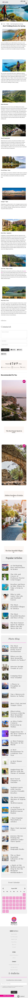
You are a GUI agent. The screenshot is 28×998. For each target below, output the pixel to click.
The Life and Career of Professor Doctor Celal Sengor (18, 577)
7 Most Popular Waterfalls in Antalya (17, 820)
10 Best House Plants (16, 762)
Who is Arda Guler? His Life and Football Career (17, 597)
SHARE (13, 349)
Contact (14, 947)
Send (5, 349)
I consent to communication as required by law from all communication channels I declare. (12, 987)
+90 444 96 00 (14, 967)
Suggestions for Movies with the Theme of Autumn (18, 771)
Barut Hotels (14, 934)
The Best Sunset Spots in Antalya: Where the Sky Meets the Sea (17, 625)
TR (22, 1)
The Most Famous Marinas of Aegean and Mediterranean (18, 800)
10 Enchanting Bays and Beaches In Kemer (18, 567)
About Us (14, 944)
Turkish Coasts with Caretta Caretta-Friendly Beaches (17, 790)
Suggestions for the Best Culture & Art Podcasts (18, 733)
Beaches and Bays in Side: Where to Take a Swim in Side (18, 587)
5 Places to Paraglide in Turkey (15, 686)
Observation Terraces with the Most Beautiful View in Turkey (18, 714)
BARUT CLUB (14, 939)
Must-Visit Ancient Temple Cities (18, 704)
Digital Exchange (14, 969)
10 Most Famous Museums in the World (17, 743)
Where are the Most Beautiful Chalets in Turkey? (18, 658)
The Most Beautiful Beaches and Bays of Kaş (18, 616)
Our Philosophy (14, 936)
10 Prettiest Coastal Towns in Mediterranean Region (17, 810)
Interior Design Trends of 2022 (17, 667)
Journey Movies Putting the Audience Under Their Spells (17, 838)
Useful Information (14, 955)
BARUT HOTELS (7, 995)
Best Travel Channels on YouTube (16, 780)
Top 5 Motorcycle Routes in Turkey (18, 695)
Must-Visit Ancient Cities (18, 829)
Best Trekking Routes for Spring (17, 24)
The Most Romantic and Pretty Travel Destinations (16, 648)
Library (14, 957)
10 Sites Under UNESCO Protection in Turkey (16, 724)
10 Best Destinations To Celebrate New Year (17, 752)
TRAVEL (7, 24)
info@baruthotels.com (14, 964)
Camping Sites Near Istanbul (16, 677)
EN (24, 1)
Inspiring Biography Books (17, 848)
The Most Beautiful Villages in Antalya (18, 606)
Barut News (14, 942)
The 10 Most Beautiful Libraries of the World (17, 858)
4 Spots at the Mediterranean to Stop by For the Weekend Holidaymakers (18, 868)
